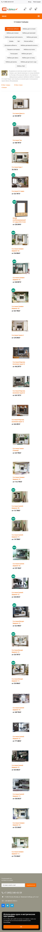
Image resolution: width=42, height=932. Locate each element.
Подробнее (6, 922)
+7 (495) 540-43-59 (7, 1)
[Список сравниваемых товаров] (25, 10)
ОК (21, 927)
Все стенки (19, 85)
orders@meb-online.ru (11, 900)
